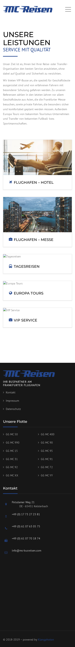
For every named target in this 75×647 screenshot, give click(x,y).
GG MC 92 (12, 467)
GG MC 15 (12, 451)
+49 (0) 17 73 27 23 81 (26, 514)
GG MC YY (47, 475)
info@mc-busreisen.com (26, 550)
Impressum (12, 400)
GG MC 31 (12, 459)
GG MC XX (12, 475)
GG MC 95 (47, 451)
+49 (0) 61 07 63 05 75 (26, 526)
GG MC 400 (47, 434)
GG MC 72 (47, 467)
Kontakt (10, 392)
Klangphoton (46, 639)
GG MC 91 (47, 459)
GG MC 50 (12, 434)
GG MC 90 (47, 442)
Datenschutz (13, 409)
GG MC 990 (12, 442)
